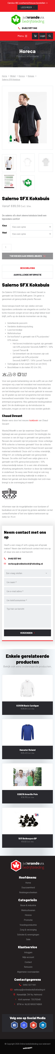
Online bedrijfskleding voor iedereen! (35, 1044)
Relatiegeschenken (28, 892)
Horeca (22, 76)
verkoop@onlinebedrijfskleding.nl (29, 989)
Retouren (28, 967)
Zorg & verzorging (28, 929)
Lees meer (26, 7)
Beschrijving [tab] (27, 268)
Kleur (4, 225)
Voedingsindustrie (28, 925)
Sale (28, 939)
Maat (4, 232)
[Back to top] (50, 1049)
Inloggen (28, 952)
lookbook (33, 420)
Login (42, 36)
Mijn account (28, 957)
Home (4, 76)
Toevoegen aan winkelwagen (25, 256)
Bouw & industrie (28, 905)
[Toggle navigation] (26, 36)
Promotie (28, 920)
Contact (28, 962)
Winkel (13, 76)
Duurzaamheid (28, 887)
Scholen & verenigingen (28, 934)
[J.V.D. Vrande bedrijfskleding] (27, 20)
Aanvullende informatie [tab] (28, 274)
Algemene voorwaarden (28, 972)
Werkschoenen (28, 910)
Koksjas (31, 76)
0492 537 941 (29, 985)
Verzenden (26, 633)
